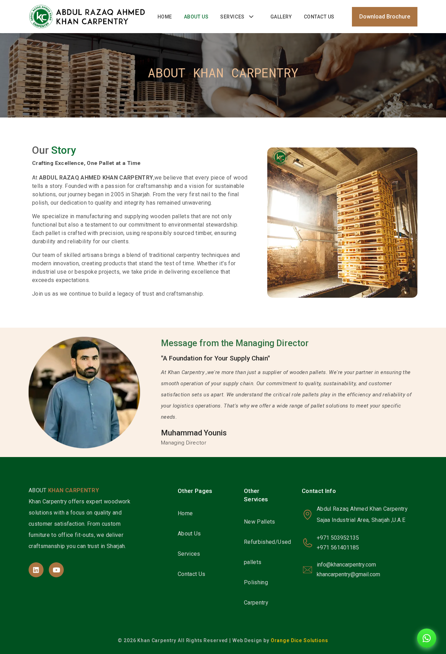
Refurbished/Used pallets (267, 552)
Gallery (281, 17)
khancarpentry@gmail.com (348, 574)
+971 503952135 (338, 537)
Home (164, 17)
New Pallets (259, 521)
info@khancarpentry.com (346, 564)
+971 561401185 (338, 547)
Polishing (256, 582)
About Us (196, 17)
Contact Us (319, 17)
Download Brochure (384, 16)
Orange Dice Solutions (299, 640)
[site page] (36, 569)
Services (232, 17)
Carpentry (256, 602)
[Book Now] (426, 638)
